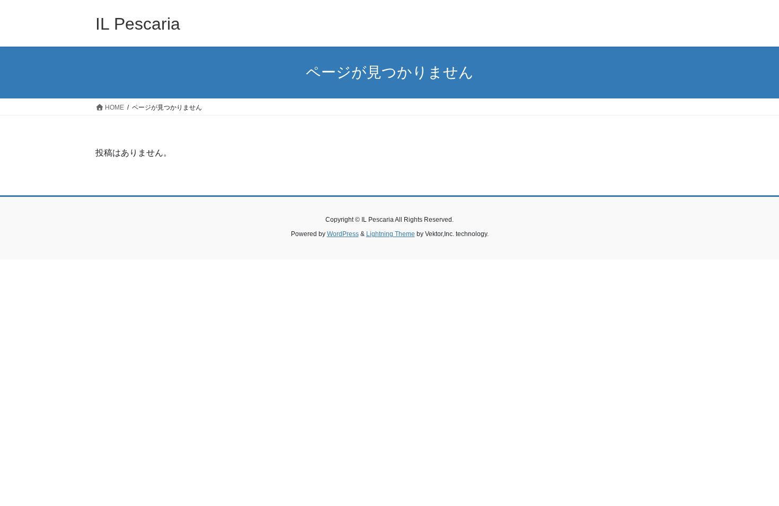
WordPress (343, 234)
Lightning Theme (390, 234)
